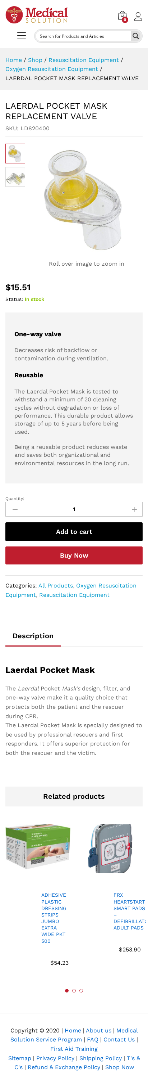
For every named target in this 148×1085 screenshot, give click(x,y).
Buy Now (74, 555)
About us (98, 1030)
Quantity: (14, 498)
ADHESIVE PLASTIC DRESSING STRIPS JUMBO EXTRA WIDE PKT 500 (53, 918)
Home (73, 1030)
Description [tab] (33, 635)
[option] (38, 899)
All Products (55, 585)
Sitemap (19, 1058)
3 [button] (81, 990)
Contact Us (119, 1039)
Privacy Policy (55, 1058)
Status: (14, 299)
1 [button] (67, 990)
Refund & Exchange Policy (64, 1067)
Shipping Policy (100, 1058)
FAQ (92, 1039)
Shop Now (119, 1067)
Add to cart (74, 531)
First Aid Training (74, 1048)
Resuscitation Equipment (74, 594)
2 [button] (74, 990)
